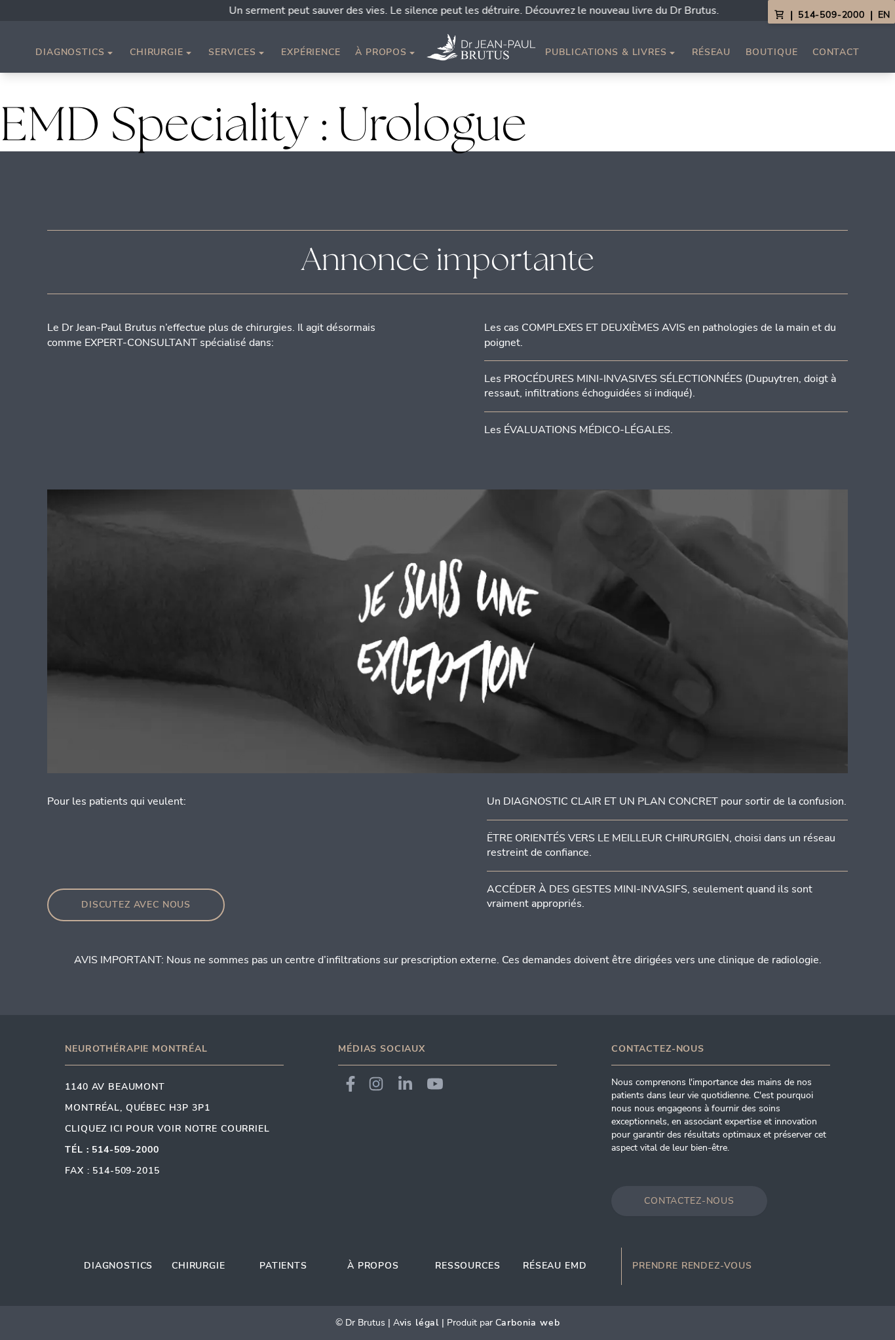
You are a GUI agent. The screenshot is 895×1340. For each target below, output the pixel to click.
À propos (381, 52)
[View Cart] (779, 15)
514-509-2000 (831, 15)
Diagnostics (69, 52)
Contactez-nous (689, 1201)
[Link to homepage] (481, 47)
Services (232, 52)
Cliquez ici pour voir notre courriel (167, 1128)
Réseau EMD (554, 1265)
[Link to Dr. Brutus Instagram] (376, 1084)
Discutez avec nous (136, 904)
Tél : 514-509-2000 (112, 1149)
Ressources (467, 1265)
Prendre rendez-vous (692, 1266)
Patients (283, 1265)
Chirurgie (156, 52)
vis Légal (420, 1322)
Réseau (711, 52)
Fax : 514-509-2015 (112, 1170)
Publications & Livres (606, 52)
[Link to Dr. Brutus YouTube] (435, 1084)
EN (884, 15)
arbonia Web (530, 1322)
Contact (836, 52)
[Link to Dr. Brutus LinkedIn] (405, 1084)
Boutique (772, 52)
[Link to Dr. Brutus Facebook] (350, 1084)
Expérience (310, 52)
